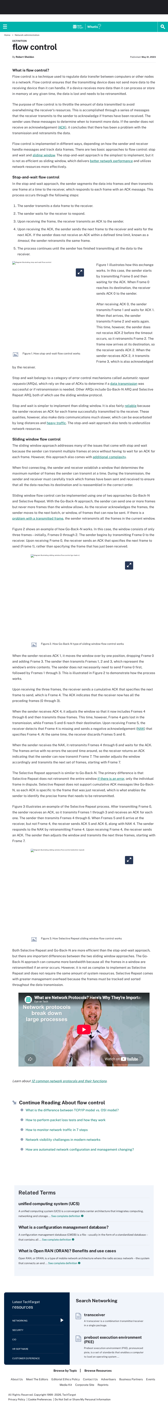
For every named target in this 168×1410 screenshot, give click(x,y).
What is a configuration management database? (63, 1227)
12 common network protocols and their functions (69, 1081)
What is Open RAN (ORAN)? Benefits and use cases (67, 1250)
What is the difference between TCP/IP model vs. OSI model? (72, 1110)
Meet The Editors (37, 1379)
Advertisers (108, 1379)
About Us (17, 1379)
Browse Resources (98, 1370)
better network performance (111, 161)
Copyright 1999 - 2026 (47, 1394)
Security (17, 1330)
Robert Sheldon (25, 57)
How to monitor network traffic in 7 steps (57, 1130)
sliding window (44, 155)
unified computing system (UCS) (49, 1203)
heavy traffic (56, 423)
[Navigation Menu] (5, 27)
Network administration (27, 35)
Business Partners (131, 1379)
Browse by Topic (65, 1370)
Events (150, 1379)
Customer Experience (26, 1358)
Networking (19, 1320)
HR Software (20, 1349)
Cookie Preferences (40, 1399)
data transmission (123, 384)
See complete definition (65, 1216)
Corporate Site (84, 1384)
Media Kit (66, 1384)
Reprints (103, 1384)
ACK (62, 127)
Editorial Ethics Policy (65, 1379)
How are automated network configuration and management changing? (80, 1149)
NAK (140, 729)
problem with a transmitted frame (37, 518)
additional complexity (109, 457)
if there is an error (111, 779)
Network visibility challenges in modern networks (63, 1140)
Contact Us (90, 1379)
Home (7, 35)
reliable (130, 406)
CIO (14, 1339)
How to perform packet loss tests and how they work (66, 1120)
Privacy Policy (16, 1399)
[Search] (163, 27)
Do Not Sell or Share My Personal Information (83, 1399)
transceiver (94, 1314)
